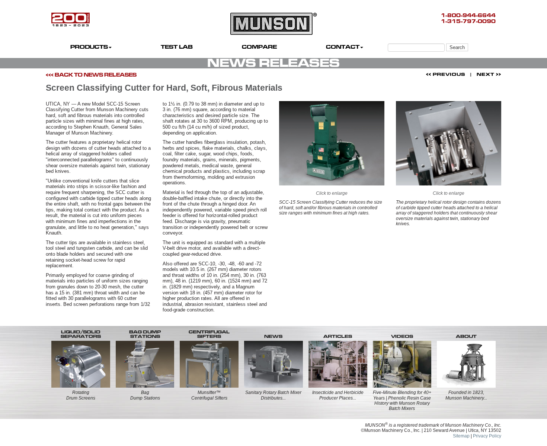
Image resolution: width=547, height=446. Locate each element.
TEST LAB (177, 47)
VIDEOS (402, 336)
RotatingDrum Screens (80, 395)
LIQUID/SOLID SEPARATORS (81, 334)
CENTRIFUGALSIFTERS (209, 334)
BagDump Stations (145, 395)
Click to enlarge (332, 193)
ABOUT (466, 336)
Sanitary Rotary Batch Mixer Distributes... (273, 395)
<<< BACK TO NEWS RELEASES (91, 75)
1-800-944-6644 (468, 15)
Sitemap (461, 436)
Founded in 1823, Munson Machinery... (466, 395)
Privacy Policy (487, 436)
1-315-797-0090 (468, 21)
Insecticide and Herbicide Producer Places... (338, 395)
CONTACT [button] (342, 47)
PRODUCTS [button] (89, 47)
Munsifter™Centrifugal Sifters (209, 395)
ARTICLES (337, 336)
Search (457, 47)
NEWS (273, 336)
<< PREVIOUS (445, 74)
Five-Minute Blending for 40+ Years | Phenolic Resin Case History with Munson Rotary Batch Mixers (402, 400)
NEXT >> (489, 74)
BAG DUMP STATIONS (145, 334)
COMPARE (259, 47)
